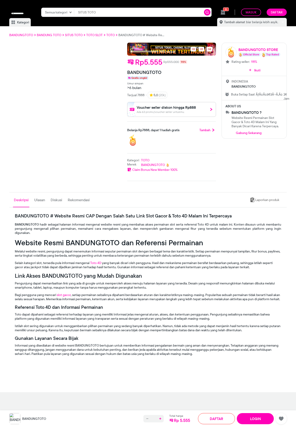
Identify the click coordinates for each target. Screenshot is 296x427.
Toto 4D (95, 263)
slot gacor (64, 295)
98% (254, 62)
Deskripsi (21, 200)
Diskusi (56, 200)
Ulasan (39, 200)
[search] (207, 12)
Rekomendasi (79, 200)
